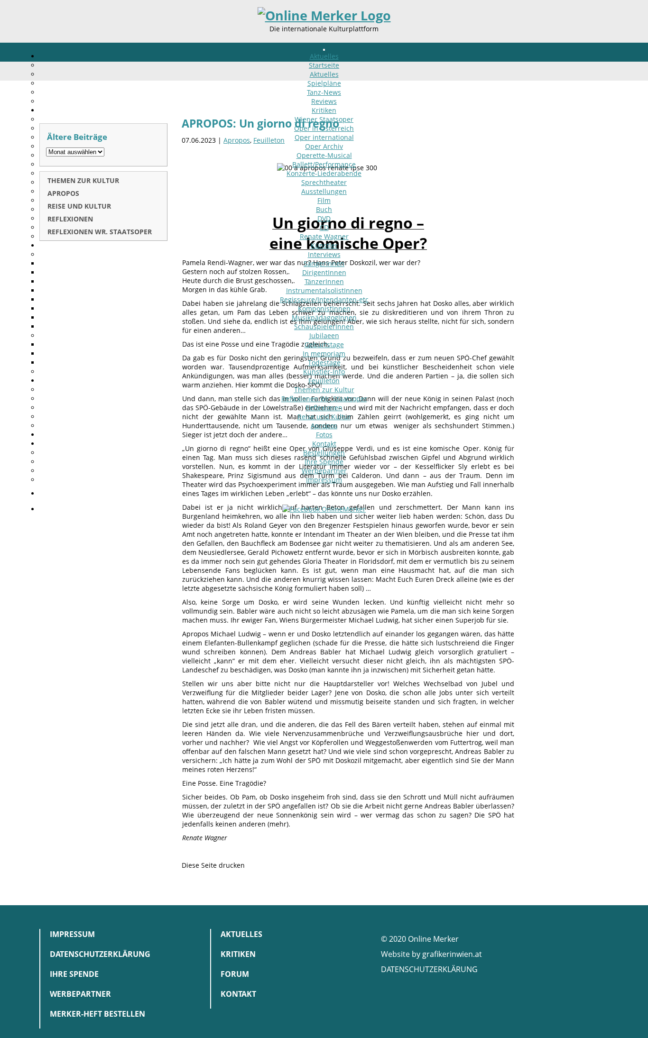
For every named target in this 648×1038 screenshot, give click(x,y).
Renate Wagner (324, 236)
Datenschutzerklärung (100, 954)
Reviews (324, 101)
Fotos (324, 434)
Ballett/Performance (324, 164)
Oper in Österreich (324, 128)
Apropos (324, 425)
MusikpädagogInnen (324, 317)
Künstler (324, 245)
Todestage (324, 362)
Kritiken (324, 110)
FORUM (235, 974)
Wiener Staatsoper (324, 119)
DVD (324, 218)
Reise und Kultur (324, 416)
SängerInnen (324, 263)
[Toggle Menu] (324, 50)
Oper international (324, 137)
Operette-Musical (324, 155)
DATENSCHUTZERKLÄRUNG (429, 969)
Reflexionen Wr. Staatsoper (324, 398)
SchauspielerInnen (324, 326)
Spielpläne (324, 83)
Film (324, 200)
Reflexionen (324, 407)
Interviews (324, 254)
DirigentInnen (324, 272)
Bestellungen (324, 452)
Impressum (324, 479)
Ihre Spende (324, 461)
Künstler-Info (324, 371)
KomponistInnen (324, 308)
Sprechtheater (324, 182)
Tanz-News (324, 92)
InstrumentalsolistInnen (324, 290)
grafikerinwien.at (452, 954)
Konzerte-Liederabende (324, 173)
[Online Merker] (324, 15)
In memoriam (324, 353)
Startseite (324, 65)
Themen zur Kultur (324, 389)
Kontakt (324, 443)
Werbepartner (324, 470)
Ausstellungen (324, 191)
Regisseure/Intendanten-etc (324, 299)
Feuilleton (324, 380)
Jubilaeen (324, 335)
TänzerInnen (324, 281)
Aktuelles (324, 56)
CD (324, 227)
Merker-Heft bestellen (97, 1014)
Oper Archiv (324, 146)
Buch (324, 209)
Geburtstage (324, 344)
